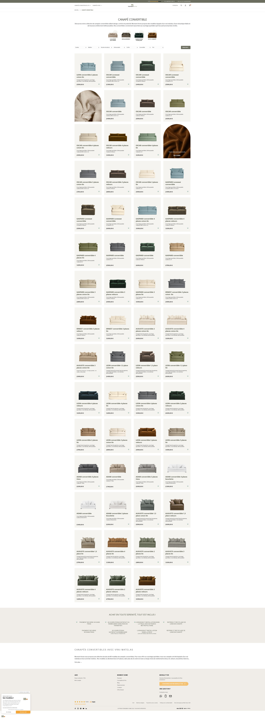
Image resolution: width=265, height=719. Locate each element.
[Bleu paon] (142, 84)
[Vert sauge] (146, 84)
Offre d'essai (120, 689)
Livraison (119, 687)
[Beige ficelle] (176, 84)
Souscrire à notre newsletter (172, 683)
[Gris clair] (82, 486)
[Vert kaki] (171, 84)
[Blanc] (167, 84)
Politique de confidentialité (166, 702)
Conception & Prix (121, 680)
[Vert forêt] (137, 84)
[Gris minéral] (180, 119)
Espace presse (121, 685)
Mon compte (78, 680)
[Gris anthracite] (78, 486)
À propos (175, 5)
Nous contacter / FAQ (80, 678)
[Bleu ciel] (87, 84)
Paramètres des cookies (152, 702)
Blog (118, 682)
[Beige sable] (78, 84)
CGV (133, 702)
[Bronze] (150, 376)
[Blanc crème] (82, 84)
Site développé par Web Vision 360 (182, 702)
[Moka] (150, 84)
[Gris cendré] (91, 84)
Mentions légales (140, 702)
